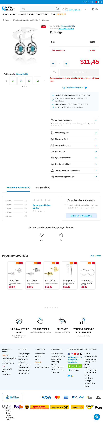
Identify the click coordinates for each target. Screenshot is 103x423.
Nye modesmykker (8, 363)
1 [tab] (45, 308)
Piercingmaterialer (91, 359)
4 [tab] (53, 308)
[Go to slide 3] (26, 86)
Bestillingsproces (57, 354)
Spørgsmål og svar (91, 356)
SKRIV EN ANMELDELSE (81, 216)
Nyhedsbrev (6, 374)
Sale (3, 366)
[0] (86, 9)
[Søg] (57, 8)
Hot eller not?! (7, 369)
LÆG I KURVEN (79, 72)
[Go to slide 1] (22, 86)
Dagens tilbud (7, 361)
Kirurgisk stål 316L (68, 26)
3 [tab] (50, 308)
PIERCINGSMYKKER (26, 14)
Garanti (54, 364)
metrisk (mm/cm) (88, 2)
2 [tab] (47, 308)
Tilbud (4, 372)
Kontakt (87, 354)
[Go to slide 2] (24, 86)
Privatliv (8, 407)
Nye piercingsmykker (9, 358)
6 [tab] (58, 308)
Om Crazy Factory (58, 370)
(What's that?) (22, 74)
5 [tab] (55, 308)
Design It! (61, 14)
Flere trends (96, 256)
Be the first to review (66, 29)
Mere (53, 14)
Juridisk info (10, 409)
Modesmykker (42, 14)
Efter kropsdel (9, 14)
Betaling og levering (58, 356)
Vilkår (8, 406)
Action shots (56, 373)
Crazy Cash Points (58, 367)
